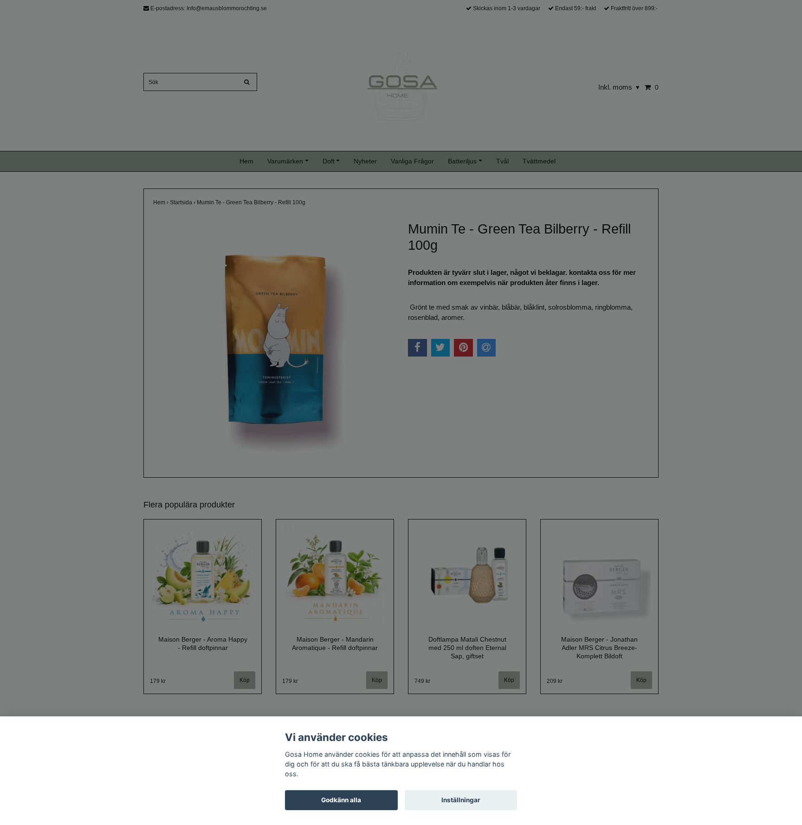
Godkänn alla (341, 800)
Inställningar (460, 800)
